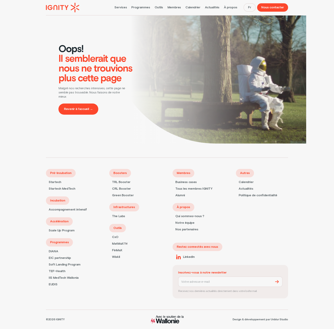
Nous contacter (272, 7)
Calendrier (192, 7)
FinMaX (117, 250)
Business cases (186, 182)
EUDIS (53, 284)
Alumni (180, 195)
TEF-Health (57, 271)
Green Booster (123, 195)
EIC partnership (60, 258)
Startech (55, 182)
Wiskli (116, 257)
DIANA (53, 251)
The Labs (118, 216)
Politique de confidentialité (258, 195)
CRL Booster (121, 189)
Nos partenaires (186, 229)
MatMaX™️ (119, 244)
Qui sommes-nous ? (189, 216)
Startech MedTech (62, 189)
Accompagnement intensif (68, 210)
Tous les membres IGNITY (194, 189)
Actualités (212, 7)
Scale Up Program (61, 230)
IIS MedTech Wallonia (64, 278)
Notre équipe (184, 223)
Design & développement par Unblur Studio (260, 319)
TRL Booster (121, 182)
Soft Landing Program (65, 265)
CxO (115, 237)
